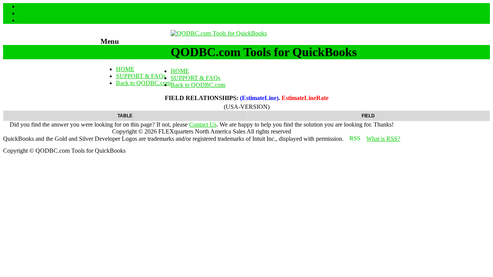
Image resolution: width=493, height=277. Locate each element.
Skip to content (119, 56)
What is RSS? (383, 138)
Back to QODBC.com (143, 83)
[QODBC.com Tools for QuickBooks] (219, 33)
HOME (125, 69)
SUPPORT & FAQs (141, 76)
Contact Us (202, 124)
